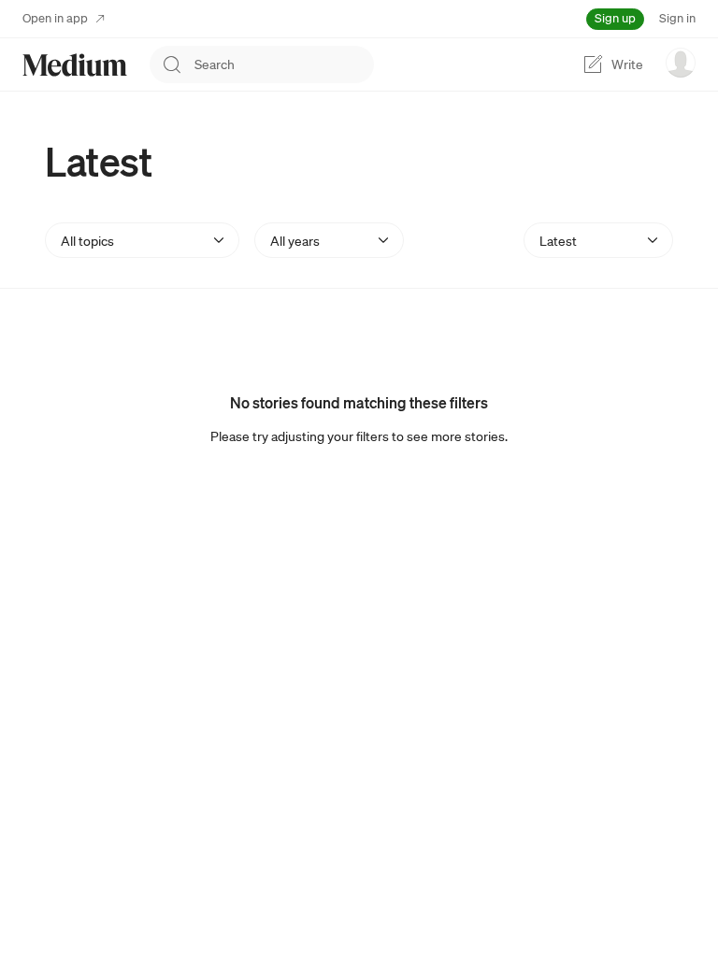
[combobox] (284, 64)
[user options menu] (681, 63)
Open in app (55, 18)
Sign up (615, 18)
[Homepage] (74, 65)
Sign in (677, 18)
